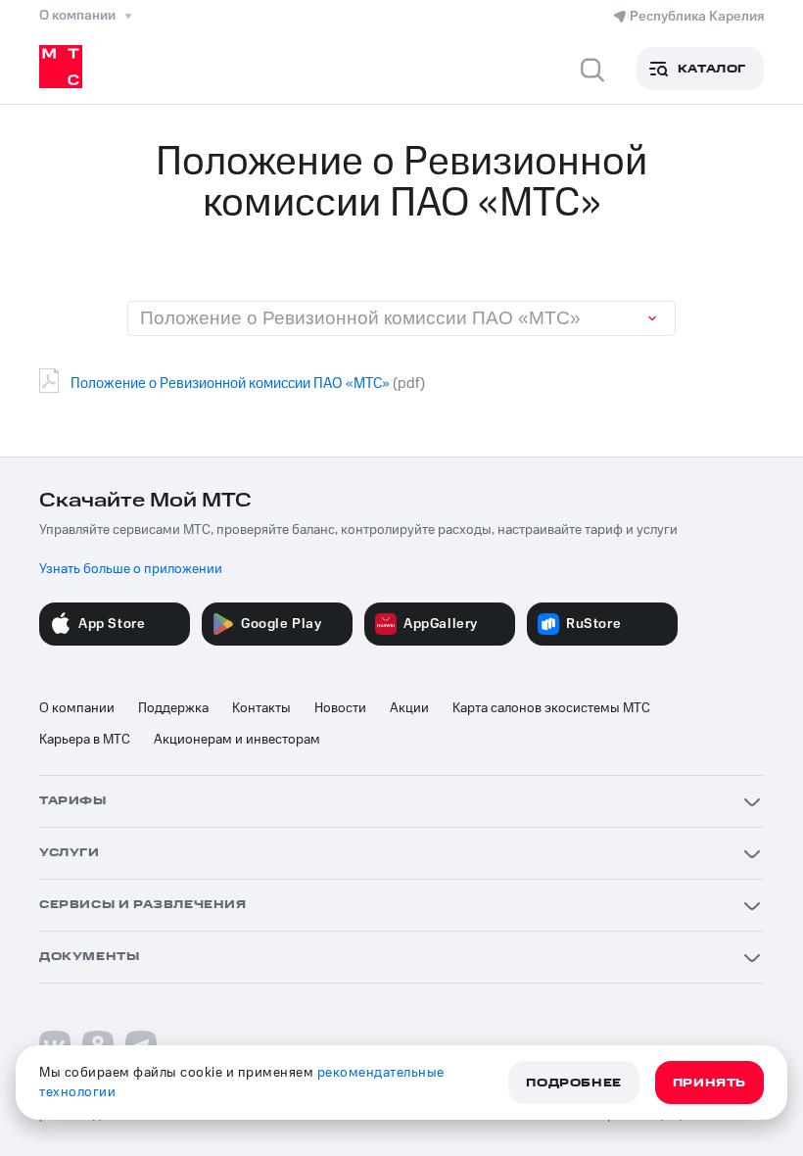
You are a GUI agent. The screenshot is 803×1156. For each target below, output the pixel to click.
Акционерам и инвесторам (237, 739)
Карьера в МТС (84, 739)
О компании (77, 708)
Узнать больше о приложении (130, 569)
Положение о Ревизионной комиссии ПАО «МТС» (230, 383)
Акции (409, 708)
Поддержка (173, 708)
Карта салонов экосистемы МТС (551, 708)
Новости (340, 708)
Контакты (261, 708)
